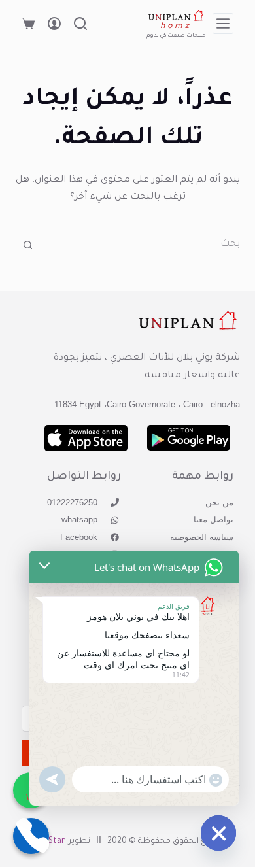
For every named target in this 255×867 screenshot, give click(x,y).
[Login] (54, 23)
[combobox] (140, 245)
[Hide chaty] (218, 833)
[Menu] (222, 23)
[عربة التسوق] (28, 23)
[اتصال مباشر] (31, 836)
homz (176, 26)
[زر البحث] (28, 245)
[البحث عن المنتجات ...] (80, 23)
